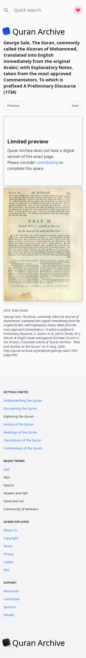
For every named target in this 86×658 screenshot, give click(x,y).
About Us (10, 530)
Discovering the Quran (20, 408)
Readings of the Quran (20, 432)
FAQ (6, 570)
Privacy (9, 554)
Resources (11, 591)
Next (75, 105)
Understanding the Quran (23, 400)
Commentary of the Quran (23, 448)
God (6, 469)
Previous (13, 105)
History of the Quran (19, 424)
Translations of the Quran (22, 440)
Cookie (8, 562)
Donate (9, 615)
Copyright (11, 538)
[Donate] (78, 10)
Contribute (11, 599)
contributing (47, 162)
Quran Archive (38, 31)
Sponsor (10, 607)
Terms (8, 546)
